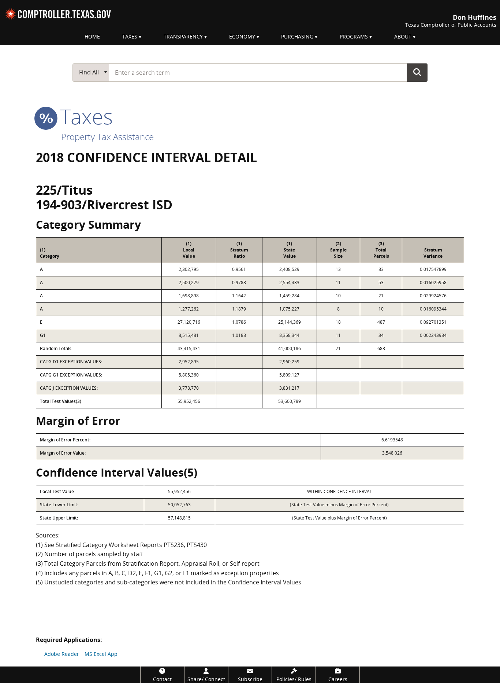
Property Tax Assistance (107, 137)
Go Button (417, 72)
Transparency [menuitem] (183, 36)
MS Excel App (101, 653)
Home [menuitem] (92, 36)
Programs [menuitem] (354, 36)
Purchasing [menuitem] (297, 36)
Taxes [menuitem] (129, 36)
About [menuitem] (402, 36)
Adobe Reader (61, 653)
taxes (84, 116)
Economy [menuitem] (242, 36)
